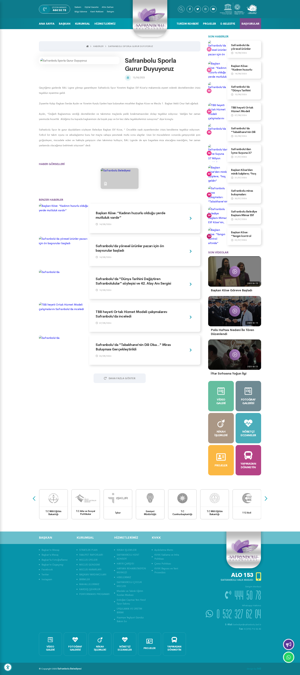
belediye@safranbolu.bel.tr (243, 624)
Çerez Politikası (162, 563)
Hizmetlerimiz (104, 23)
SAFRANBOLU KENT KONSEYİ (128, 556)
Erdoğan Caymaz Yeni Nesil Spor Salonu (131, 601)
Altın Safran (108, 7)
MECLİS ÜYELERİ (88, 559)
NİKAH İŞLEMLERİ (126, 549)
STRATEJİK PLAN (88, 549)
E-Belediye (227, 23)
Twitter (45, 574)
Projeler (209, 23)
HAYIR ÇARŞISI (125, 563)
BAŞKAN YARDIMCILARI (92, 574)
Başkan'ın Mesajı (50, 549)
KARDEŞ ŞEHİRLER (89, 589)
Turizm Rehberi (188, 23)
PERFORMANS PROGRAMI (94, 594)
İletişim (110, 11)
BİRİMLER (84, 579)
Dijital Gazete (91, 7)
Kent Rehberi (96, 11)
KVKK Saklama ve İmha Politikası (166, 556)
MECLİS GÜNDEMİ (89, 564)
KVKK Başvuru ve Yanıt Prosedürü (166, 570)
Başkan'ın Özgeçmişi (52, 564)
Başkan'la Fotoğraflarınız (54, 559)
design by (254, 668)
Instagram (46, 579)
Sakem (77, 7)
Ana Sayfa (46, 23)
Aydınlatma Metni (163, 549)
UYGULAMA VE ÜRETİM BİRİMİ (129, 610)
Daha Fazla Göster (122, 378)
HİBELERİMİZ (124, 577)
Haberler (98, 46)
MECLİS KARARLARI (90, 569)
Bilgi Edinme (80, 11)
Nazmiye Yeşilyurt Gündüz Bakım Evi (130, 619)
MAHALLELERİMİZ (89, 584)
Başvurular (250, 23)
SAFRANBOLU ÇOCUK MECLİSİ (129, 584)
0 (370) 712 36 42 (250, 628)
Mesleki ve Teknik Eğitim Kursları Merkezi (130, 592)
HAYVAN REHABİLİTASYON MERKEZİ (131, 570)
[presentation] (34, 499)
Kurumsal (82, 23)
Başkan (64, 23)
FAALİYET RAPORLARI (91, 554)
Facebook (47, 569)
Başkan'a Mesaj (49, 554)
